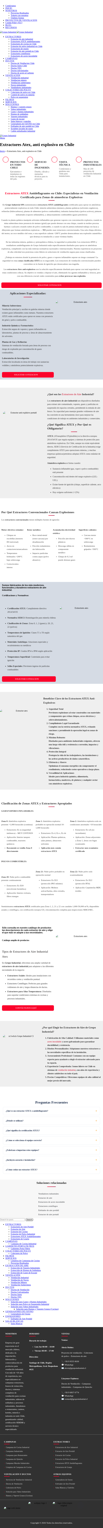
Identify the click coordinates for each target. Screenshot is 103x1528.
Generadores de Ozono (20, 1314)
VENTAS (65, 1334)
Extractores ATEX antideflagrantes (25, 41)
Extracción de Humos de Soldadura (26, 1270)
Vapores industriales (19, 116)
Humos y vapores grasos (21, 107)
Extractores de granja (20, 49)
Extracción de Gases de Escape (24, 1273)
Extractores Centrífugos (17, 983)
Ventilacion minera (19, 80)
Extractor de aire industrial (22, 39)
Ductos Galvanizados (20, 1292)
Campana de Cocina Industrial (23, 1244)
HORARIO (34, 1334)
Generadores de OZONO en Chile (25, 124)
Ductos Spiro (16, 1294)
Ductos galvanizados (19, 70)
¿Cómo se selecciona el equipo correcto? (24, 1140)
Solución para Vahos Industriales (24, 1306)
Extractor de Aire (18, 1229)
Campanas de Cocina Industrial (17, 1447)
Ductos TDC (16, 68)
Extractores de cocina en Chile (23, 44)
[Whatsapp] (88, 1505)
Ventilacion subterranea (20, 82)
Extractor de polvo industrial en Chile (26, 46)
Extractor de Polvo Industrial (23, 1234)
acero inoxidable (54, 1041)
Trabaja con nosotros (19, 15)
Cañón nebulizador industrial (23, 131)
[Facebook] (80, 1505)
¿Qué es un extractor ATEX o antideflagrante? (27, 1111)
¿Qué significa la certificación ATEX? (23, 1130)
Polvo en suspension (19, 97)
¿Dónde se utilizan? (14, 1120)
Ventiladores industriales (21, 87)
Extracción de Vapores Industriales (25, 1268)
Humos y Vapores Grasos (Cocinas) (19, 1496)
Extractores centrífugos (20, 53)
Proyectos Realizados (20, 13)
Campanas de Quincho (14, 1459)
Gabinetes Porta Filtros (20, 1248)
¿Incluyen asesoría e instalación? (20, 1160)
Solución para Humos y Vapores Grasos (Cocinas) (37, 1309)
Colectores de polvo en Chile (23, 92)
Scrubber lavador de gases (22, 128)
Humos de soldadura (19, 114)
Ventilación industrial (20, 78)
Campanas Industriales (14, 1451)
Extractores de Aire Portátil (22, 1227)
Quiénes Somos (17, 18)
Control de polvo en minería (22, 95)
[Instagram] (80, 1512)
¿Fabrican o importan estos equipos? (22, 1150)
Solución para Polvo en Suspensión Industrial (30, 1304)
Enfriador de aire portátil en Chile (25, 126)
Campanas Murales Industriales (17, 1463)
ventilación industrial (67, 1070)
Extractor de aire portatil (48, 1214)
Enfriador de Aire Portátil (21, 1319)
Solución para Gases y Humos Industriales (29, 1302)
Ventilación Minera (19, 1282)
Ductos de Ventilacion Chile (22, 63)
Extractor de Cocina (19, 1231)
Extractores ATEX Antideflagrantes (26, 1236)
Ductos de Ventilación (20, 1290)
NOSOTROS (11, 1334)
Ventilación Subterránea (21, 1285)
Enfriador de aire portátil (48, 1210)
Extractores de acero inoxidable (24, 56)
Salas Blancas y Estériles (64, 1488)
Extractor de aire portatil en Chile (25, 51)
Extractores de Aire (71, 394)
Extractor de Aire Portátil (65, 1451)
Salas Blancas (16, 1323)
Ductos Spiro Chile (19, 66)
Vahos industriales (18, 109)
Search (29, 1220)
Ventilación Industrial (20, 1277)
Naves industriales (18, 85)
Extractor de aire (45, 1198)
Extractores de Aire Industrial (66, 1447)
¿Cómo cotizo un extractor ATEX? (21, 1169)
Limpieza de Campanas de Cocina (25, 1261)
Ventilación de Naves (20, 1280)
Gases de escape (18, 119)
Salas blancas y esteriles (21, 121)
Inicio (2, 151)
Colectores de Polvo (19, 1253)
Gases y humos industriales (22, 112)
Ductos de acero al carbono (22, 73)
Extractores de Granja (20, 1239)
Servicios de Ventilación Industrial (19, 1480)
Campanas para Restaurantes (16, 1455)
